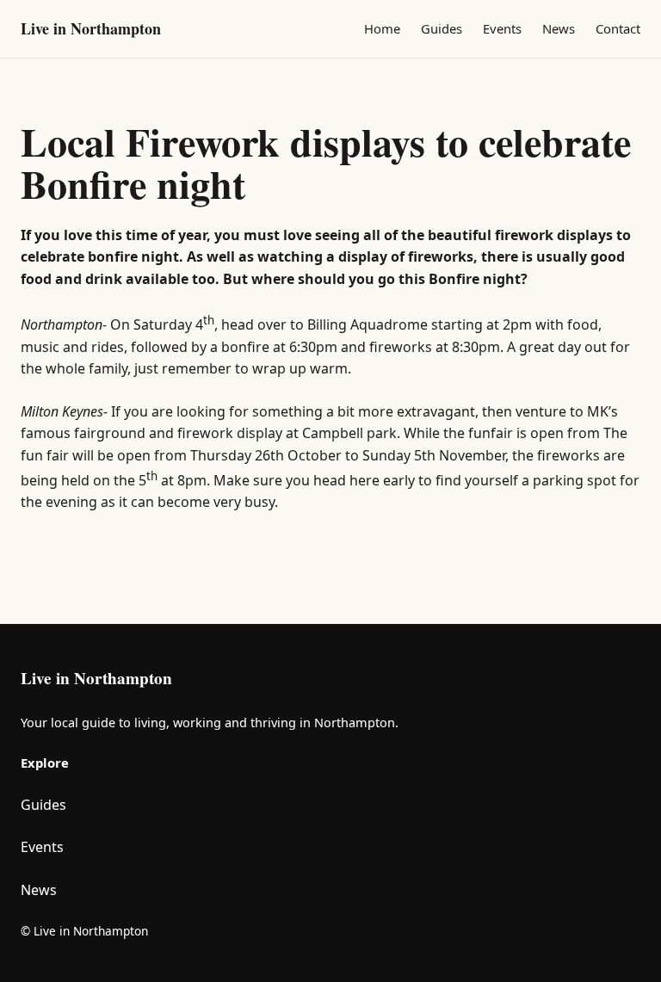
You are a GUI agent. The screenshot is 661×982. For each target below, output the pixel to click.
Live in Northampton (91, 28)
